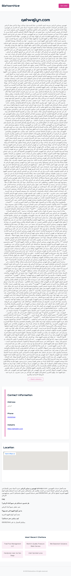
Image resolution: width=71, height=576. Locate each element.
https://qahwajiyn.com (15, 429)
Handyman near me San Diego (12, 554)
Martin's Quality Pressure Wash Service (35, 545)
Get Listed (63, 6)
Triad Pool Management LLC (12, 545)
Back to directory (35, 379)
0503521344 (11, 417)
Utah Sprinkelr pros (35, 553)
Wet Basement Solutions (58, 544)
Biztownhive (11, 5)
